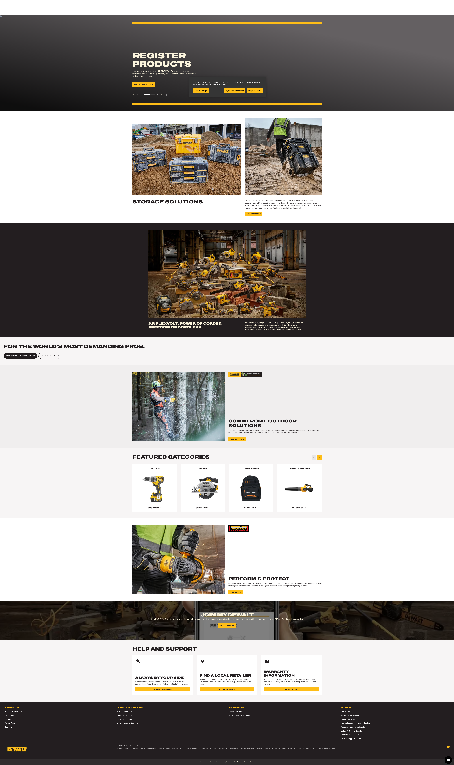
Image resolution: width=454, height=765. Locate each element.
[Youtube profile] (448, 747)
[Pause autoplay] (167, 95)
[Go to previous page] (133, 95)
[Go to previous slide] (314, 457)
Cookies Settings (201, 91)
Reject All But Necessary (235, 91)
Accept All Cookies (254, 91)
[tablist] (227, 356)
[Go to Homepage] (17, 749)
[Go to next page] (161, 95)
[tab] (20, 356)
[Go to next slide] (319, 457)
